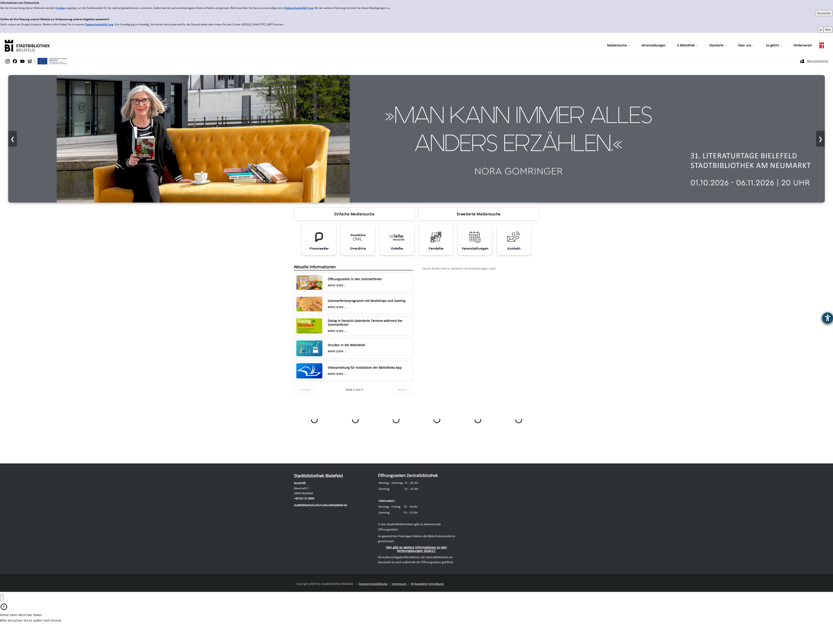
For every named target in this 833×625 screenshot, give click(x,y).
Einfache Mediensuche (354, 213)
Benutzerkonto (817, 61)
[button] (618, 45)
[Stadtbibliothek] (27, 45)
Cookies (60, 8)
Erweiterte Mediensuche (479, 213)
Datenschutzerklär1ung (299, 8)
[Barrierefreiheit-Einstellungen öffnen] (827, 317)
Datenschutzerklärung (373, 584)
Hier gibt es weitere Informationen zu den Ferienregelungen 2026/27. (416, 549)
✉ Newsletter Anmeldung (427, 584)
